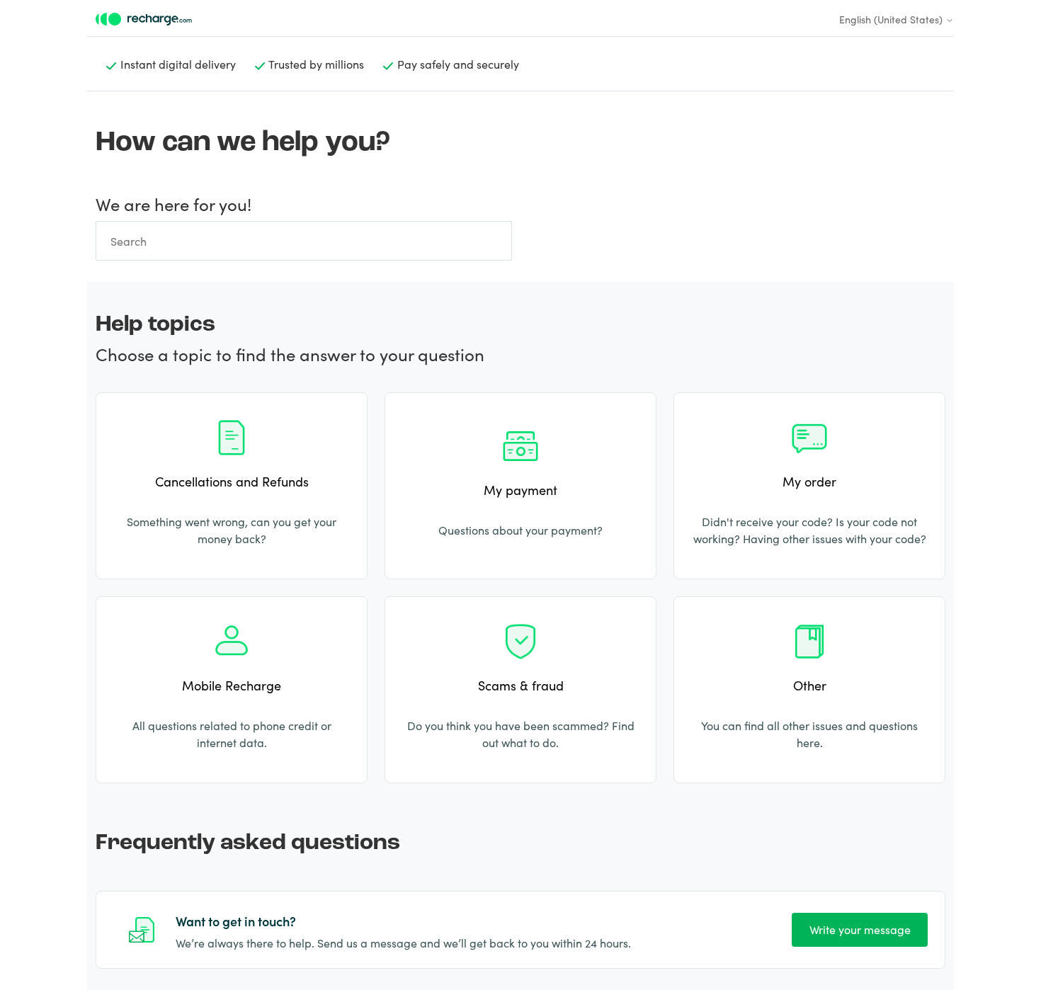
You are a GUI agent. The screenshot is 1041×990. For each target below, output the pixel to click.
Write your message (860, 929)
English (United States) (892, 19)
